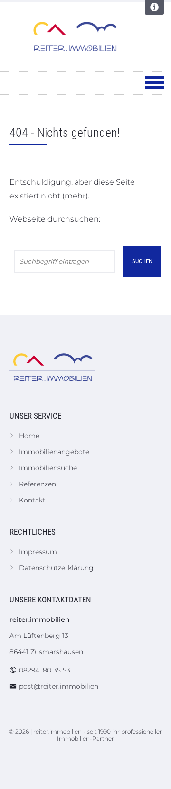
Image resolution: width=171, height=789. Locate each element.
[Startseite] (74, 36)
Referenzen (37, 484)
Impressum (38, 551)
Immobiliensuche (48, 468)
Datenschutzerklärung (56, 568)
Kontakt (32, 500)
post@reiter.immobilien (58, 686)
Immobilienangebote (54, 452)
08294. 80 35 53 (44, 670)
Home (29, 435)
